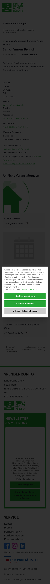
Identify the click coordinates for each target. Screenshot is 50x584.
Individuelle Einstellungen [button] (25, 311)
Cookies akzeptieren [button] (25, 296)
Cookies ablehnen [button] (25, 303)
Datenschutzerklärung (29, 289)
